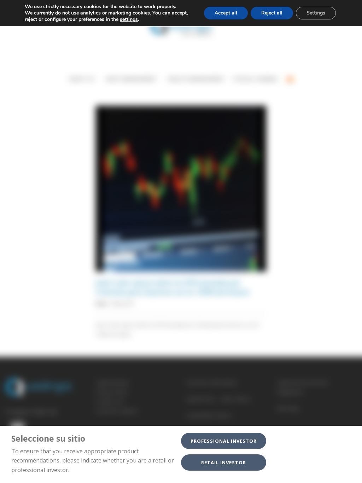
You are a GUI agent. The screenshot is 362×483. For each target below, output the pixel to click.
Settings (315, 13)
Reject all (271, 13)
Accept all (226, 13)
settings (129, 19)
